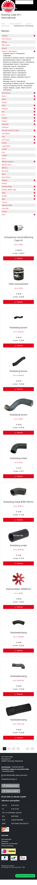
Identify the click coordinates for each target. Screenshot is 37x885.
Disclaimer (4, 841)
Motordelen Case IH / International (14, 73)
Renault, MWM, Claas (9, 190)
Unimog (4, 202)
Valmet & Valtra (7, 205)
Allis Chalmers (6, 39)
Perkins (4, 183)
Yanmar (4, 211)
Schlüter (4, 196)
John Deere (6, 140)
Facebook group (11, 786)
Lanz (3, 152)
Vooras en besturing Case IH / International (17, 85)
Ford (3, 115)
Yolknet (12, 865)
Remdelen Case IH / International (14, 81)
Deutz (4, 96)
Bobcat (4, 48)
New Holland (6, 177)
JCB (3, 137)
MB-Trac (4, 168)
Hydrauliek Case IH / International (14, 66)
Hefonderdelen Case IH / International (16, 64)
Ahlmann (5, 36)
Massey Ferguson (8, 161)
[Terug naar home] (8, 7)
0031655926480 (9, 775)
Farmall (4, 102)
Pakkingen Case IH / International (14, 75)
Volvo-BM (5, 208)
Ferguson (5, 108)
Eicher (4, 99)
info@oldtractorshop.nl (9, 779)
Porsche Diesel (7, 186)
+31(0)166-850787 (17, 767)
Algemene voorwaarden (9, 843)
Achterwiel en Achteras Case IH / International (18, 58)
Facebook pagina (12, 791)
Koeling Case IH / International (13, 68)
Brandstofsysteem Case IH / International (17, 60)
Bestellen (20, 258)
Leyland (4, 155)
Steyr (3, 199)
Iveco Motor (6, 133)
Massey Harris (6, 165)
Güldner (4, 121)
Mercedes (5, 171)
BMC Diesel (6, 45)
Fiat (3, 112)
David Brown (6, 93)
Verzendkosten (6, 839)
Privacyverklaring (7, 846)
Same (4, 193)
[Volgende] (32, 748)
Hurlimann (5, 127)
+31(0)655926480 (7, 771)
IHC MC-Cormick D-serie (10, 130)
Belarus (4, 42)
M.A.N (4, 158)
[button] (16, 8)
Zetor (3, 214)
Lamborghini (6, 146)
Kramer (4, 143)
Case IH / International (9, 51)
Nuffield (4, 180)
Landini (4, 149)
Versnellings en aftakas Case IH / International (18, 83)
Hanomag (5, 124)
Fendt (3, 105)
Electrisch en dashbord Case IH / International (18, 62)
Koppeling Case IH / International (14, 70)
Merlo (4, 174)
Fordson (4, 118)
